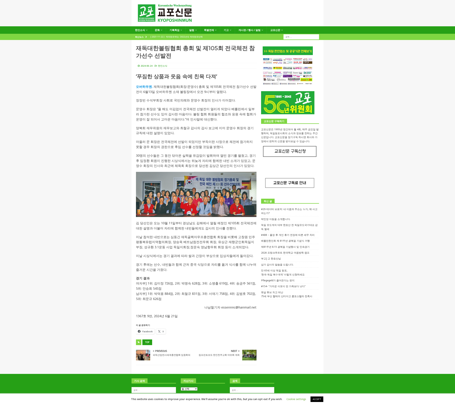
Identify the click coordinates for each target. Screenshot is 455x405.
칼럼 (191, 30)
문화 (157, 30)
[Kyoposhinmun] (227, 24)
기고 (226, 30)
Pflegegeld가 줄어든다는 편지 (278, 280)
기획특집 (175, 30)
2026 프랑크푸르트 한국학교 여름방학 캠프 (285, 252)
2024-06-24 (146, 65)
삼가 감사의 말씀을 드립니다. (277, 264)
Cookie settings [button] (296, 399)
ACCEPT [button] (317, 399)
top (147, 342)
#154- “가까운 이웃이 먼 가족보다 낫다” (283, 286)
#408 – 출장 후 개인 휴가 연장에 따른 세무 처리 (288, 235)
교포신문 (275, 30)
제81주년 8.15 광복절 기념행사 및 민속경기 (285, 246)
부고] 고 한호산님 (271, 258)
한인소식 (140, 30)
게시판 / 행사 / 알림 (250, 30)
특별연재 (209, 30)
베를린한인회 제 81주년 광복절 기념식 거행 (285, 240)
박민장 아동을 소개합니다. (275, 219)
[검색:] (301, 36)
